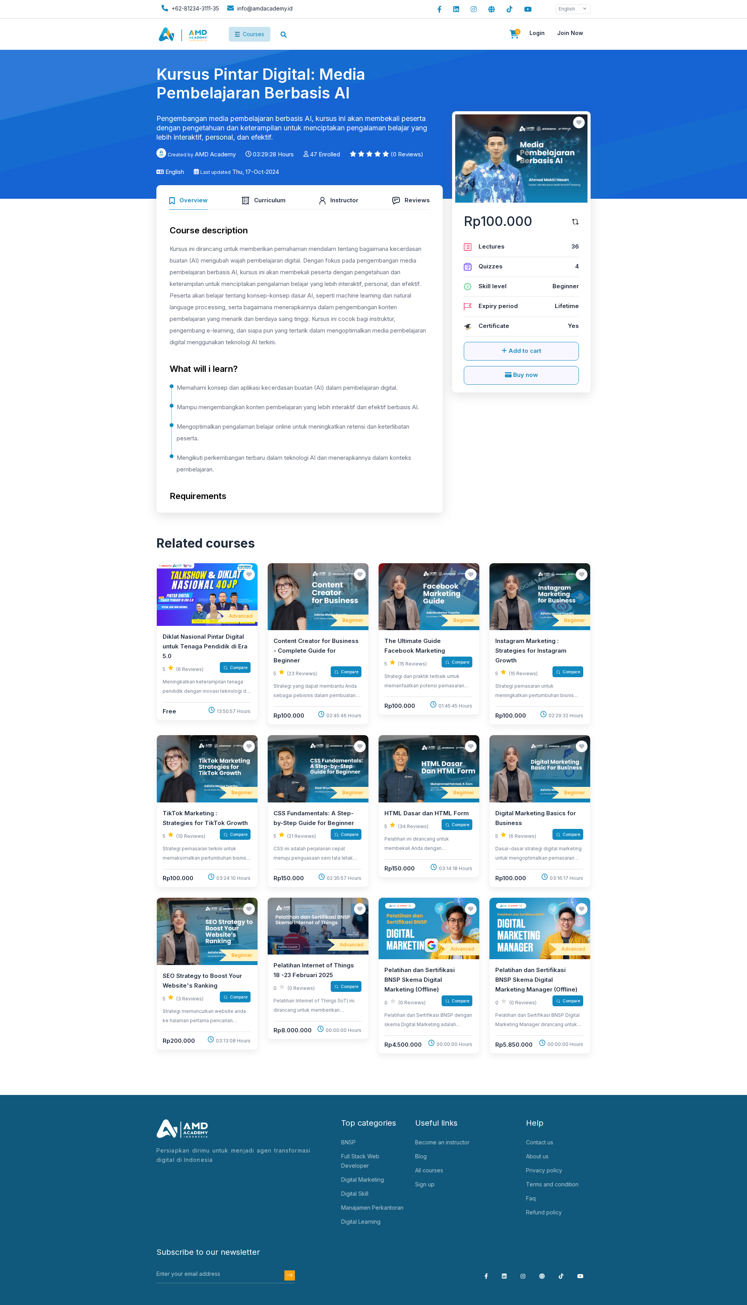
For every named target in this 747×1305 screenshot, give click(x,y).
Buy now (525, 374)
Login (537, 33)
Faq (531, 1198)
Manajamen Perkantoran (372, 1207)
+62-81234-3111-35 (194, 8)
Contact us (539, 1142)
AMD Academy (215, 154)
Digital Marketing (362, 1179)
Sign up (425, 1184)
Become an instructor (442, 1142)
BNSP (348, 1142)
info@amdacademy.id (265, 8)
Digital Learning (361, 1221)
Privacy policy (544, 1170)
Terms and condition (552, 1184)
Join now (570, 33)
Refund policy (544, 1212)
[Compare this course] (575, 221)
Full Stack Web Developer (360, 1161)
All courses (429, 1170)
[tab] (188, 199)
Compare (238, 667)
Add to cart (524, 350)
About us (537, 1156)
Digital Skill (354, 1193)
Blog (421, 1156)
